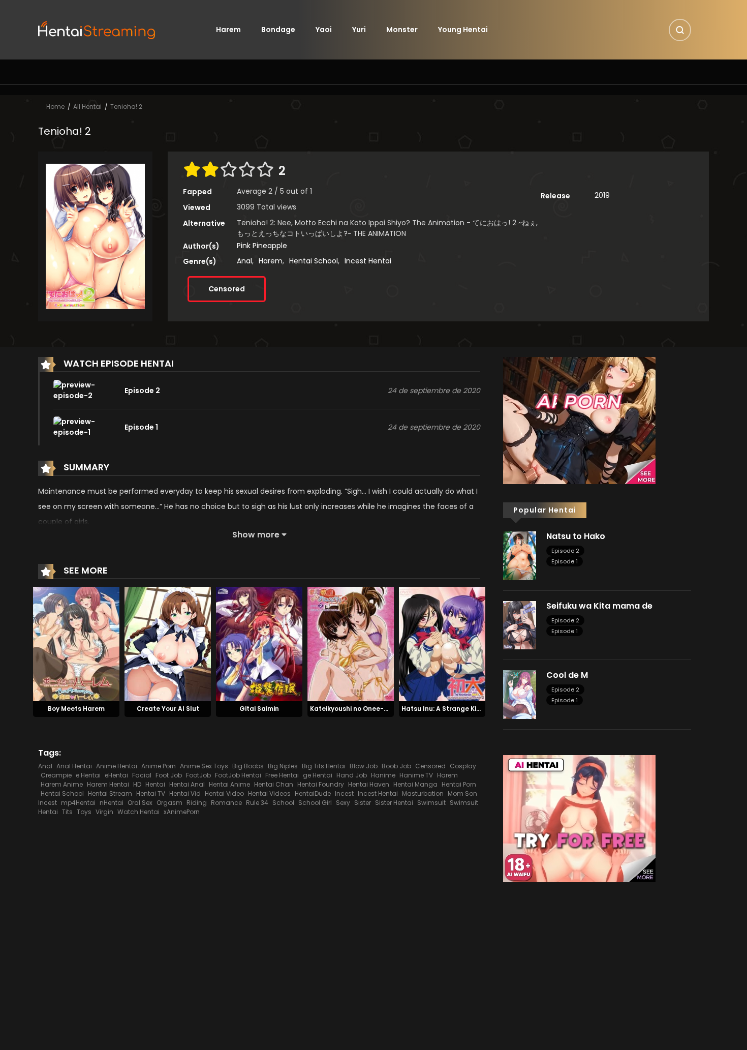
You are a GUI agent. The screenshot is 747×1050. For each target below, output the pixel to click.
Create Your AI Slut (168, 708)
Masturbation (423, 793)
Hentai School (313, 261)
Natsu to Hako (575, 536)
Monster (402, 29)
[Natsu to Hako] (519, 555)
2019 (602, 195)
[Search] (680, 30)
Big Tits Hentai (324, 766)
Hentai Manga (415, 784)
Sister (362, 802)
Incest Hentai (368, 261)
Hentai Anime (229, 784)
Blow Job (364, 766)
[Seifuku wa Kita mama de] (519, 624)
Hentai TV (150, 793)
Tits (67, 811)
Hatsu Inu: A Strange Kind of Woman (460, 708)
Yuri (359, 29)
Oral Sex (140, 802)
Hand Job (351, 775)
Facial (141, 775)
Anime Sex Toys (204, 766)
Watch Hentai (138, 811)
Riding (196, 802)
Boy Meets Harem (76, 708)
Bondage (278, 29)
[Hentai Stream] (97, 29)
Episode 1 (564, 561)
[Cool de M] (519, 694)
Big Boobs (248, 766)
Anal (244, 261)
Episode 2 (565, 551)
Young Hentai (463, 29)
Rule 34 (257, 802)
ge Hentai (317, 775)
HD (137, 784)
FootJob (198, 775)
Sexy (343, 802)
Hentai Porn (459, 784)
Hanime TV (416, 775)
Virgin (104, 811)
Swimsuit (431, 802)
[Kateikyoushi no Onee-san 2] (350, 644)
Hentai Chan (273, 784)
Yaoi (324, 29)
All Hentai (87, 106)
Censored (226, 289)
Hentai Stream (110, 793)
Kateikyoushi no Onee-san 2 (355, 708)
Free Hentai (282, 775)
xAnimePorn (182, 811)
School (283, 802)
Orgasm (169, 802)
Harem (228, 29)
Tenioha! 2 (126, 106)
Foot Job (168, 775)
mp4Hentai (78, 802)
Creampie (56, 775)
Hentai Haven (368, 784)
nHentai (111, 802)
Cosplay (463, 766)
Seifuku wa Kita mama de (599, 606)
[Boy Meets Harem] (76, 644)
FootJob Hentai (238, 775)
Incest (344, 793)
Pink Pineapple (262, 246)
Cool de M (567, 675)
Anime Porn (158, 766)
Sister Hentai (394, 802)
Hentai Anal (187, 784)
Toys (84, 811)
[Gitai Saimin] (259, 644)
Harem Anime (62, 784)
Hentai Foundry (320, 784)
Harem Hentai (108, 784)
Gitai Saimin (259, 708)
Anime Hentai (116, 766)
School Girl (315, 802)
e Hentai (88, 775)
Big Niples (283, 766)
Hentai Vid (185, 793)
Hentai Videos (269, 793)
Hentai (155, 784)
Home (55, 106)
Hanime (383, 775)
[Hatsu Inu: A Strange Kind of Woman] (442, 644)
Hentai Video (224, 793)
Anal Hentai (74, 766)
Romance (226, 802)
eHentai (116, 775)
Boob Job (396, 766)
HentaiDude (313, 793)
